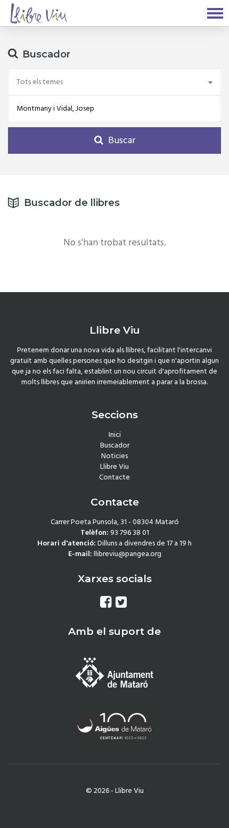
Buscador (114, 445)
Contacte (114, 477)
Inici (115, 434)
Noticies (114, 456)
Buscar (120, 140)
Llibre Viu (114, 466)
